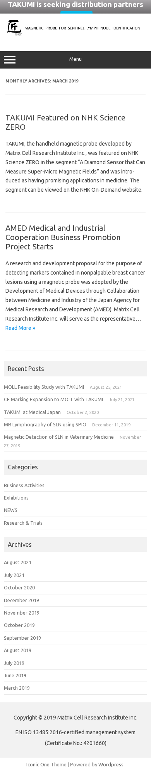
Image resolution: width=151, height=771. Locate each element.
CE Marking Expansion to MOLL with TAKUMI (53, 399)
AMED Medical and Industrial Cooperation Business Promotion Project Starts (62, 237)
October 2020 (19, 587)
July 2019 (14, 663)
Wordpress (111, 764)
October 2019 (19, 625)
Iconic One (38, 764)
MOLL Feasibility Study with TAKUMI (44, 387)
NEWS (10, 510)
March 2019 (17, 687)
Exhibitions (16, 497)
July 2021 (14, 575)
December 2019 (21, 600)
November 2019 (21, 612)
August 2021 (17, 562)
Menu (75, 59)
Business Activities (24, 485)
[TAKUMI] (75, 35)
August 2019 (17, 650)
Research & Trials (23, 522)
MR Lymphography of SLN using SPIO (45, 424)
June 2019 (15, 675)
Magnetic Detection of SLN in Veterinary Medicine (59, 437)
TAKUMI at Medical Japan (32, 412)
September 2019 (22, 637)
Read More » (20, 328)
